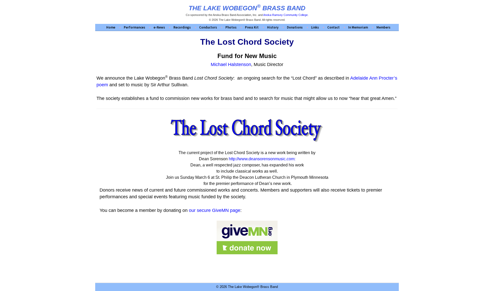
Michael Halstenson (231, 64)
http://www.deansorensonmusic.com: (262, 159)
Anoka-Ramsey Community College (285, 14)
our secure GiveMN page (214, 210)
